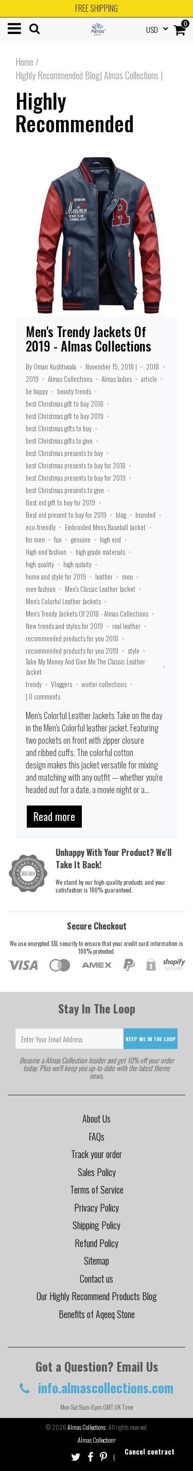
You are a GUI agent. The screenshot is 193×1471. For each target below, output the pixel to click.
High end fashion (46, 552)
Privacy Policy (96, 1207)
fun (58, 539)
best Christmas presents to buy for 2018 (76, 465)
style (133, 650)
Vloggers (61, 684)
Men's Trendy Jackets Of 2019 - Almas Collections (88, 338)
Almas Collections (70, 379)
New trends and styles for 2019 (64, 626)
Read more (54, 816)
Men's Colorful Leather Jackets (63, 601)
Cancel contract (149, 1451)
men (127, 576)
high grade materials (100, 552)
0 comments (44, 696)
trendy (34, 684)
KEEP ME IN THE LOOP (151, 1039)
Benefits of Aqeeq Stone (97, 1314)
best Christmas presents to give (65, 490)
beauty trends (74, 391)
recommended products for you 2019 (72, 650)
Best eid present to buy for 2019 (66, 515)
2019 (32, 379)
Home (24, 62)
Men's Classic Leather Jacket (100, 589)
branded (145, 515)
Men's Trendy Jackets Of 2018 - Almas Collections (87, 613)
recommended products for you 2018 (72, 638)
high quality (40, 564)
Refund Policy (96, 1243)
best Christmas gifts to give (59, 440)
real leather (126, 626)
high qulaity (77, 564)
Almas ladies (116, 379)
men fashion (41, 589)
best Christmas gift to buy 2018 (64, 403)
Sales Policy (97, 1172)
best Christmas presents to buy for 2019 (76, 477)
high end (110, 539)
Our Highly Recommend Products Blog (97, 1296)
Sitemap (96, 1260)
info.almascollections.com (104, 1387)
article (149, 379)
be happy (37, 391)
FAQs (96, 1136)
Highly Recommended (74, 111)
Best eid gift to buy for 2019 (60, 502)
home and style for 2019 (56, 576)
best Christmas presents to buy (64, 453)
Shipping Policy (96, 1225)
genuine (81, 539)
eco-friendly (41, 527)
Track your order (96, 1154)
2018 (152, 366)
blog (121, 515)
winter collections (104, 684)
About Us (96, 1118)
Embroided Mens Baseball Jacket (105, 527)
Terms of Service (97, 1189)
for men (35, 539)
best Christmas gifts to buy (59, 428)
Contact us (96, 1278)
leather (104, 576)
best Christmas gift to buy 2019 (64, 416)
